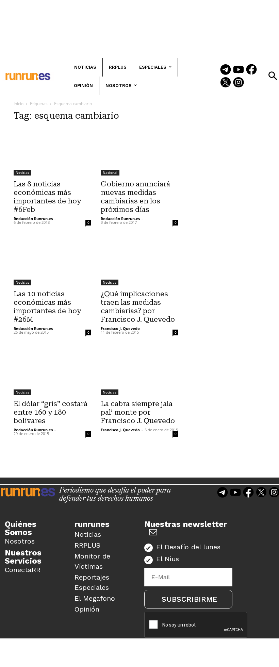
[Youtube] (238, 70)
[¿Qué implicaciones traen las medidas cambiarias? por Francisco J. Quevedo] (139, 261)
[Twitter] (225, 83)
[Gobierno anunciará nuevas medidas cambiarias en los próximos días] (139, 152)
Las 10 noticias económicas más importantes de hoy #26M (47, 306)
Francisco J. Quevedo (120, 328)
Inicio (18, 103)
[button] (272, 76)
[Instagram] (238, 83)
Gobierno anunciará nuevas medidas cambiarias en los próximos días (135, 197)
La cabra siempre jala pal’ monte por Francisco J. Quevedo (138, 412)
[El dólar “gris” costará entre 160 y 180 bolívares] (52, 371)
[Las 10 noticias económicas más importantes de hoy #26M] (52, 261)
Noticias (22, 172)
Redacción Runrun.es (33, 218)
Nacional (110, 172)
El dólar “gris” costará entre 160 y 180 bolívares (50, 412)
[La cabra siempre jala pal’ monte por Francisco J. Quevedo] (139, 371)
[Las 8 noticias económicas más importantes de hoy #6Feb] (52, 152)
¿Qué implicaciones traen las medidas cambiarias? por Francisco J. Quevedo (138, 306)
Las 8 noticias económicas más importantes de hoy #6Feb (47, 197)
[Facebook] (251, 70)
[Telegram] (225, 70)
